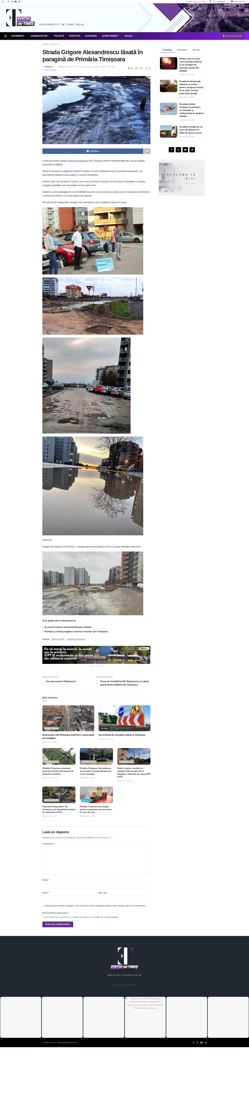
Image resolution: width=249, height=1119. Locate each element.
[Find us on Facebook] (8, 1)
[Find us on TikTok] (19, 1)
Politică (59, 36)
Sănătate (74, 36)
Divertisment (110, 36)
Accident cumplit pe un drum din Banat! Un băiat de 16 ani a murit (191, 130)
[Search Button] (3, 1)
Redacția (49, 67)
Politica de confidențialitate (106, 917)
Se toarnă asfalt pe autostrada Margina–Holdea (68, 627)
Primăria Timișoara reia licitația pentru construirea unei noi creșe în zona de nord (95, 809)
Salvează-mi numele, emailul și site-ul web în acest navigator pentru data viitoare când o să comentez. (95, 905)
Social (129, 36)
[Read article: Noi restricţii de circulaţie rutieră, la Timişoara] (124, 718)
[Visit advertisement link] (96, 655)
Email (46, 892)
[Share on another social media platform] (147, 151)
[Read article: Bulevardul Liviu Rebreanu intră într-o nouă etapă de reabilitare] (68, 718)
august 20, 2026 (88, 778)
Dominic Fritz (58, 639)
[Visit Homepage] (20, 17)
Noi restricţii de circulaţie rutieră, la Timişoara (122, 735)
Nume (46, 879)
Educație (86, 800)
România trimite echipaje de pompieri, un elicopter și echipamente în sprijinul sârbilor (191, 110)
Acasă (44, 44)
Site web (103, 893)
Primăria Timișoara (76, 639)
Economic (91, 36)
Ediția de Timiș (50, 1043)
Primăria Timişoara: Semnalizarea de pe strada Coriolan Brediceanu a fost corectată (96, 771)
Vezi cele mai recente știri (124, 985)
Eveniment (17, 36)
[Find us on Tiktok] (192, 149)
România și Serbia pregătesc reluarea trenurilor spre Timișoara (76, 631)
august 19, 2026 (88, 816)
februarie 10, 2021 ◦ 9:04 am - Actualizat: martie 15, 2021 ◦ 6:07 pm (86, 67)
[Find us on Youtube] (16, 1)
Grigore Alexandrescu (78, 161)
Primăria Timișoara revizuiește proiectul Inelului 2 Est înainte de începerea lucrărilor (57, 771)
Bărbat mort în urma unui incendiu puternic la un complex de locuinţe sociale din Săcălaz (190, 64)
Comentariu (49, 843)
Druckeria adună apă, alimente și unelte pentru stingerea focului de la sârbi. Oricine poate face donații (191, 87)
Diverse (104, 728)
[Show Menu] (5, 36)
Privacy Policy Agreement (55, 912)
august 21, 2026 (50, 742)
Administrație (39, 36)
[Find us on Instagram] (12, 1)
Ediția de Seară (233, 36)
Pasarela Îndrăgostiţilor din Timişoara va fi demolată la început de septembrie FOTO (58, 809)
